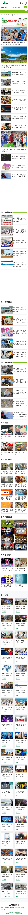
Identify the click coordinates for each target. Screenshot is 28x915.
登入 (21, 3)
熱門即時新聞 (6, 212)
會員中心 (7, 907)
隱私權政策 (17, 907)
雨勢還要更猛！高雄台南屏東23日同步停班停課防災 (7, 675)
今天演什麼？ (6, 555)
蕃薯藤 (5, 3)
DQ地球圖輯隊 (6, 896)
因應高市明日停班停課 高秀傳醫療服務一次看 (7, 843)
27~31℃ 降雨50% (12, 14)
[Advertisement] (14, 196)
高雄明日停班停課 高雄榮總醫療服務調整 (7, 776)
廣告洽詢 (3, 909)
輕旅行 (4, 862)
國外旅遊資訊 (6, 459)
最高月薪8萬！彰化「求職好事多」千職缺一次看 (20, 658)
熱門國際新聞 (6, 362)
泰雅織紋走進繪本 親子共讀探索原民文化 (21, 826)
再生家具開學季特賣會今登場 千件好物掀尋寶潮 (20, 843)
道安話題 (4, 422)
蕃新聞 (4, 611)
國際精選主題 (6, 517)
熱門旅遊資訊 (6, 302)
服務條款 (12, 907)
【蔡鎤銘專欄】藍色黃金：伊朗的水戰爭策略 (7, 658)
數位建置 (23, 907)
